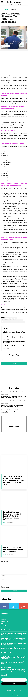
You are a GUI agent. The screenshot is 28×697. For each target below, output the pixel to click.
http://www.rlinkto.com (14, 429)
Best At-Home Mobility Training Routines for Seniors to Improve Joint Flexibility (14, 346)
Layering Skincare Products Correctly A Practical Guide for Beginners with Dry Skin (13, 337)
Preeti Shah (6, 9)
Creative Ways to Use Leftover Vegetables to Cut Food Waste (14, 341)
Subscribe (23, 603)
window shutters (12, 321)
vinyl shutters (5, 321)
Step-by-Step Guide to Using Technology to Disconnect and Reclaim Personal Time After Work (14, 332)
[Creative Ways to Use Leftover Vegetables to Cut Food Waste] (14, 535)
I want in (14, 363)
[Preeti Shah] (2, 9)
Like (5, 603)
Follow (14, 603)
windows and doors (21, 321)
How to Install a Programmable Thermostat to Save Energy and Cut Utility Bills (13, 410)
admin (4, 487)
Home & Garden (5, 46)
